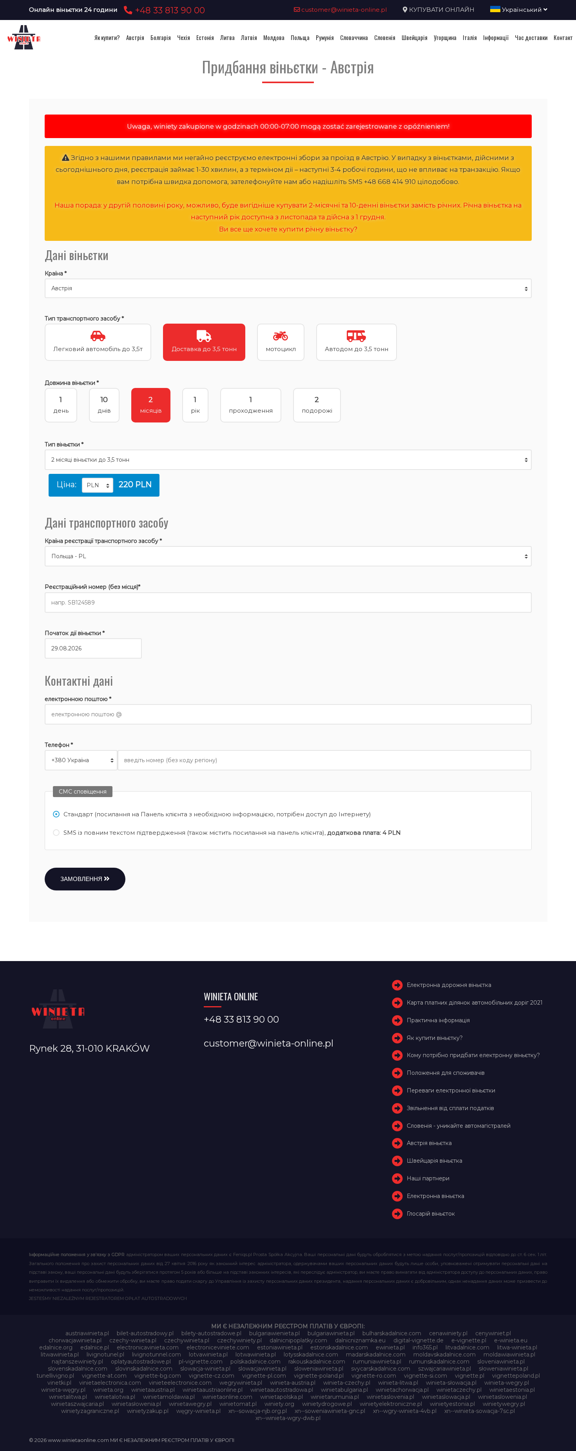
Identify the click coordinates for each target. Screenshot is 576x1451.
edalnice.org (55, 1347)
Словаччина (354, 37)
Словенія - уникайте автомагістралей (459, 1125)
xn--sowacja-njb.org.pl (257, 1411)
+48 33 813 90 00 (168, 10)
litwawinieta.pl (60, 1354)
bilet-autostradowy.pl (145, 1333)
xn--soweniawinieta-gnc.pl (330, 1411)
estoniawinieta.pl (279, 1347)
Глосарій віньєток (431, 1213)
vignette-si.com (425, 1375)
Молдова (273, 37)
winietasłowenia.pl (136, 1403)
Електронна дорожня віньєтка (449, 985)
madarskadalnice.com (376, 1354)
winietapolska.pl (281, 1396)
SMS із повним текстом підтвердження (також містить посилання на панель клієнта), (232, 832)
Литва (227, 37)
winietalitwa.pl (68, 1396)
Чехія (183, 37)
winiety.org (279, 1403)
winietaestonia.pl (512, 1389)
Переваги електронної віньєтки (451, 1090)
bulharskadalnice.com (391, 1333)
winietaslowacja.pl (446, 1396)
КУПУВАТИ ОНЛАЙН (442, 9)
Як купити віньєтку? (435, 1037)
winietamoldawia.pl (169, 1396)
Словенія (384, 37)
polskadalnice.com (255, 1361)
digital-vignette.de (418, 1340)
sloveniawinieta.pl (501, 1361)
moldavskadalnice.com (444, 1354)
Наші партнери (428, 1178)
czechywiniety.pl (239, 1340)
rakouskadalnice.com (316, 1361)
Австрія (135, 37)
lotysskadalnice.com (311, 1354)
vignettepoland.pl (516, 1375)
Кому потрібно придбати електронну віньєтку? (473, 1055)
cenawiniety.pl (448, 1333)
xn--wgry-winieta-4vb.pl (405, 1411)
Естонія (205, 37)
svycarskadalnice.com (380, 1368)
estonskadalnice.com (339, 1347)
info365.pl (425, 1347)
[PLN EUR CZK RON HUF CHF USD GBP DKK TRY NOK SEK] (97, 485)
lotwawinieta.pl (255, 1354)
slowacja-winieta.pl (205, 1368)
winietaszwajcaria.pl (77, 1403)
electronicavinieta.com (148, 1347)
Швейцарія (414, 37)
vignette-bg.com (157, 1375)
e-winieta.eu (510, 1340)
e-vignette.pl (468, 1340)
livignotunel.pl (105, 1354)
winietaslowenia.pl (502, 1396)
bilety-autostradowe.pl (211, 1333)
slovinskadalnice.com (143, 1368)
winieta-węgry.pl (63, 1389)
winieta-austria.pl (292, 1382)
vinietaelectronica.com (110, 1382)
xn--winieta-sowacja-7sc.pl (479, 1411)
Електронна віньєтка (435, 1196)
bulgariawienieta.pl (274, 1333)
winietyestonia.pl (452, 1403)
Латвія (249, 37)
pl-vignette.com (201, 1361)
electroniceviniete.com (218, 1347)
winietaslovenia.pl (390, 1396)
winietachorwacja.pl (402, 1389)
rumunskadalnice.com (439, 1361)
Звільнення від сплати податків (450, 1108)
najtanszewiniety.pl (77, 1361)
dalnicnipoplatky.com (298, 1340)
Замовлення (82, 879)
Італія (470, 37)
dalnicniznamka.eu (360, 1340)
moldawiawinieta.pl (509, 1354)
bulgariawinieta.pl (331, 1333)
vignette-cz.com (211, 1375)
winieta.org (108, 1389)
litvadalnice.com (467, 1347)
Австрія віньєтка (429, 1143)
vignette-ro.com (373, 1375)
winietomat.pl (238, 1403)
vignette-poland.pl (319, 1375)
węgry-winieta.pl (198, 1411)
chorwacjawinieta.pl (75, 1340)
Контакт (563, 37)
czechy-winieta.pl (132, 1340)
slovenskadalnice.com (77, 1368)
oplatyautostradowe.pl (141, 1361)
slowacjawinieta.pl (262, 1368)
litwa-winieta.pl (517, 1347)
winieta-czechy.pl (346, 1382)
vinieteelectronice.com (180, 1382)
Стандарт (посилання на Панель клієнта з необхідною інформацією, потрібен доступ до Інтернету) (217, 814)
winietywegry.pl (504, 1403)
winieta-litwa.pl (398, 1382)
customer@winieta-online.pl (343, 9)
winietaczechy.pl (459, 1389)
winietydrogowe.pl (327, 1403)
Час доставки (531, 37)
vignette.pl (469, 1375)
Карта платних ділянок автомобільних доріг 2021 (475, 1002)
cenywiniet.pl (493, 1333)
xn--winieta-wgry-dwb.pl (288, 1418)
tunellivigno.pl (55, 1375)
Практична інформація (438, 1020)
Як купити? (107, 37)
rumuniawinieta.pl (377, 1361)
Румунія (325, 37)
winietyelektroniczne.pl (391, 1403)
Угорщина (445, 37)
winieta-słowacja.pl (451, 1382)
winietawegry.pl (190, 1403)
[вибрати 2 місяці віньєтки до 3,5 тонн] (288, 460)
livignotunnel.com (156, 1354)
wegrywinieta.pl (240, 1382)
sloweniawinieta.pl (318, 1368)
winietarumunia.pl (335, 1396)
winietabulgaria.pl (344, 1389)
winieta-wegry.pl (506, 1382)
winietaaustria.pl (153, 1389)
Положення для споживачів (446, 1072)
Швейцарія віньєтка (434, 1160)
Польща (300, 37)
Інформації (496, 37)
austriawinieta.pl (87, 1333)
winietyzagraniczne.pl (90, 1411)
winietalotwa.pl (115, 1396)
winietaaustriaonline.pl (213, 1389)
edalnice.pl (94, 1347)
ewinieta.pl (390, 1347)
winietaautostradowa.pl (281, 1389)
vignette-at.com (104, 1375)
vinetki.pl (59, 1382)
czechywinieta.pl (186, 1340)
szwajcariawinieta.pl (444, 1368)
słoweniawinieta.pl (503, 1368)
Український (521, 9)
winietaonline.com (227, 1396)
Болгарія (160, 37)
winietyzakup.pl (147, 1411)
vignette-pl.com (264, 1375)
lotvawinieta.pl (208, 1354)
